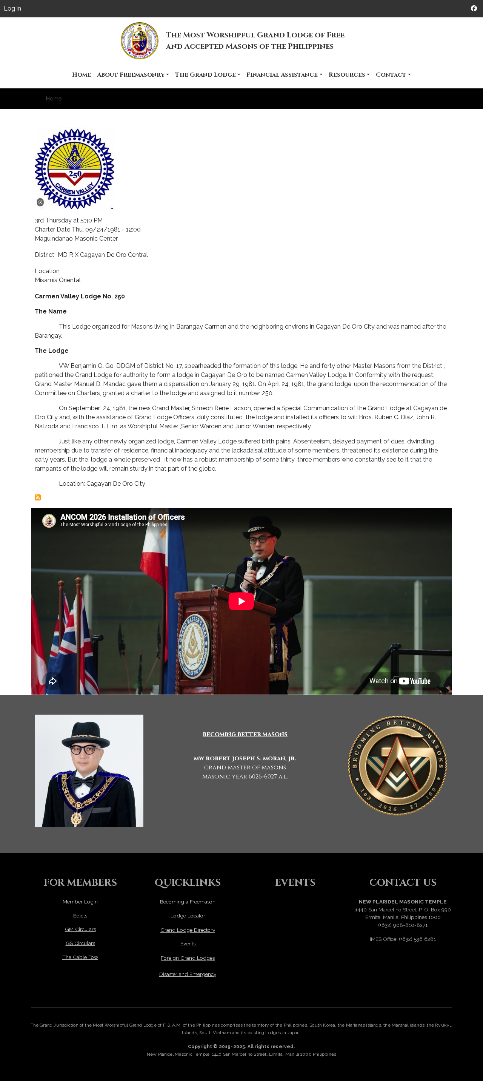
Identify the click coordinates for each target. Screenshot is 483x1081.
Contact (391, 75)
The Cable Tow (80, 957)
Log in (12, 8)
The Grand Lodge (205, 75)
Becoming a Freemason (187, 902)
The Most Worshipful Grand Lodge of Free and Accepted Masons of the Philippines (255, 40)
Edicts (80, 916)
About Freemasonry (131, 75)
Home (81, 75)
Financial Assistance (282, 75)
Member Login (80, 902)
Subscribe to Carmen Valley (38, 497)
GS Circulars (80, 943)
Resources (347, 75)
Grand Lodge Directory (187, 930)
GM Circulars (80, 929)
